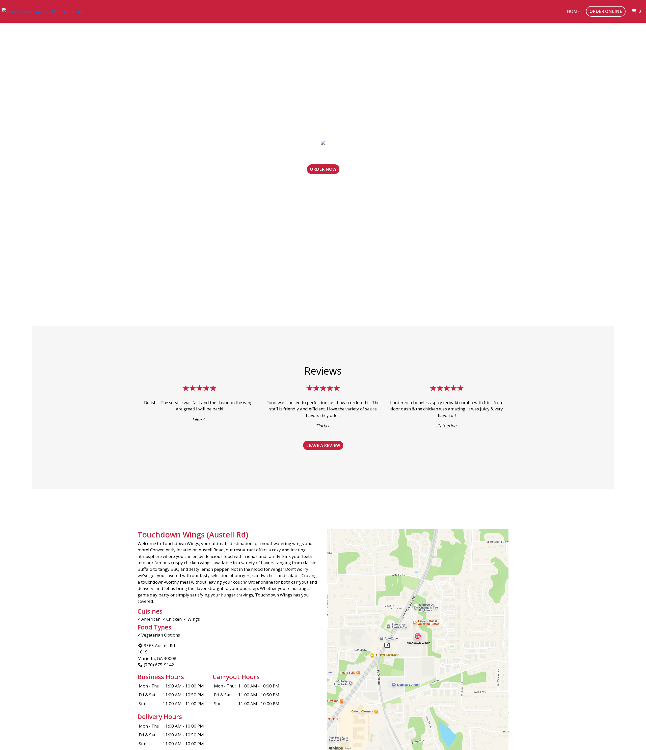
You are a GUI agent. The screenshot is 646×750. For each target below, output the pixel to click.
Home (573, 11)
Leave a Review (323, 445)
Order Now (323, 169)
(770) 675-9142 (159, 665)
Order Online (605, 11)
